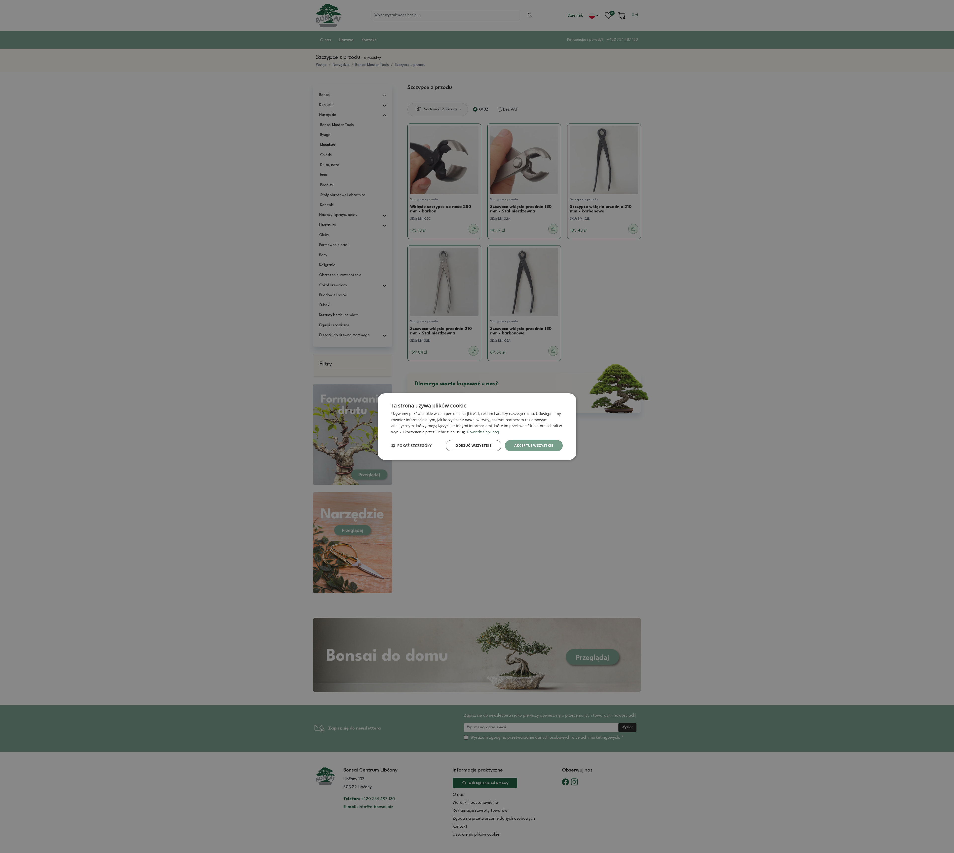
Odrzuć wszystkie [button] (473, 445)
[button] (411, 445)
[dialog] (477, 426)
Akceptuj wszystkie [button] (533, 445)
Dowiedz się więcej (483, 431)
